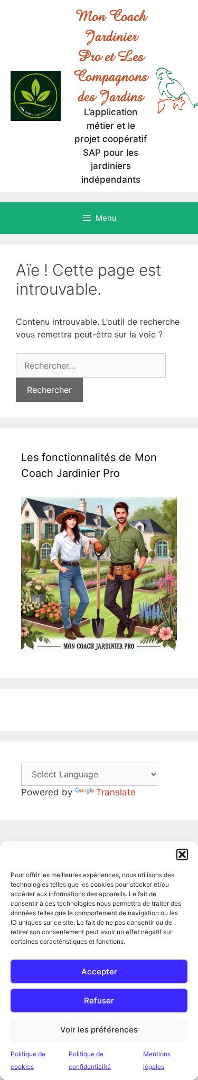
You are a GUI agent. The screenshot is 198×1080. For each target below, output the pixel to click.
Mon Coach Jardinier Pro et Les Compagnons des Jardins (110, 56)
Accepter (99, 971)
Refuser (99, 1001)
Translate (116, 792)
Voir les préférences (99, 1030)
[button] (182, 854)
